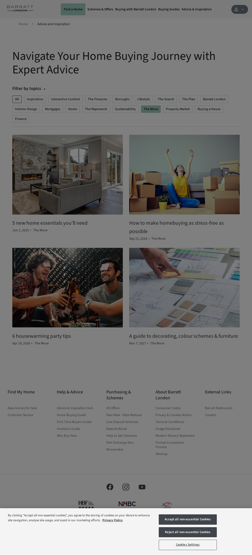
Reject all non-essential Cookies (187, 532)
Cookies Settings (188, 544)
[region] (126, 531)
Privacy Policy (112, 520)
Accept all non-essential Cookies (188, 519)
